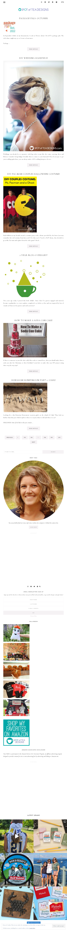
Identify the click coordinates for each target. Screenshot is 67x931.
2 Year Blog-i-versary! (33, 255)
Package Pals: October (33, 18)
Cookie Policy (32, 928)
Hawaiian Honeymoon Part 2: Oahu (33, 380)
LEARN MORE (33, 527)
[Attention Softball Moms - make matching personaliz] (17, 836)
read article (33, 49)
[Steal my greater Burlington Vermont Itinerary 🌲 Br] (50, 869)
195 (25, 438)
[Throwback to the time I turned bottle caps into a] (17, 903)
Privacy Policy (33, 616)
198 (45, 438)
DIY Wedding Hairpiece (33, 58)
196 (32, 438)
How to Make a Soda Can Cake (33, 320)
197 (38, 438)
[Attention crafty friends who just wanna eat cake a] (50, 903)
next (33, 442)
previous (10, 437)
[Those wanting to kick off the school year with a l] (50, 836)
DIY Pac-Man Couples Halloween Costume (33, 174)
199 (52, 438)
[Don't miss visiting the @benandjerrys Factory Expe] (17, 869)
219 (60, 438)
